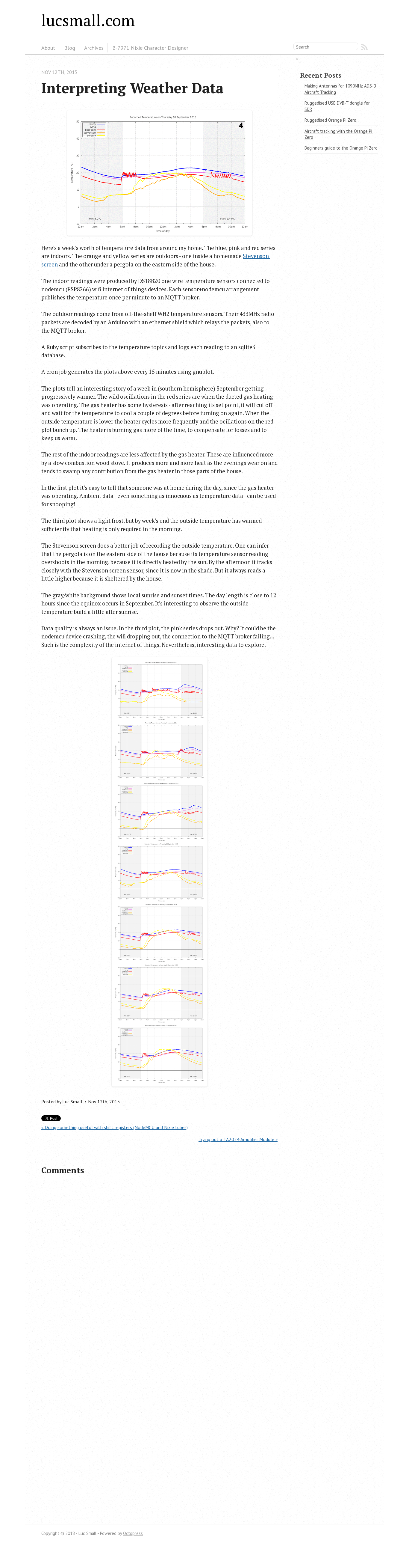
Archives (94, 47)
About (48, 47)
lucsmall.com (88, 20)
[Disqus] (159, 1266)
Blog (69, 47)
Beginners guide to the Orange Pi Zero (341, 148)
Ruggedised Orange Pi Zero (330, 120)
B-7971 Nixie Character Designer (150, 47)
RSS (364, 47)
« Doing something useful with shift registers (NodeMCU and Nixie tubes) (114, 1127)
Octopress (133, 1533)
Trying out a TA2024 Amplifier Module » (238, 1139)
